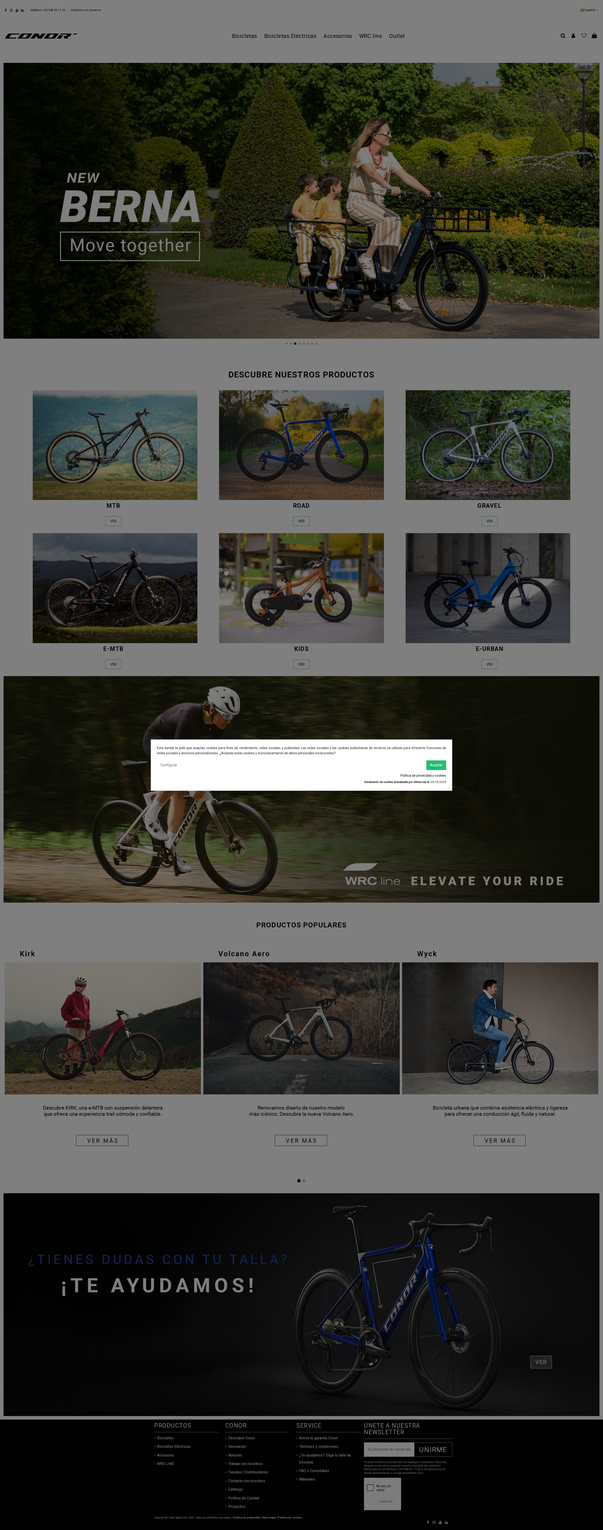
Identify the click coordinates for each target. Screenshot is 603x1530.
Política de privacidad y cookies (423, 775)
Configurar (168, 765)
